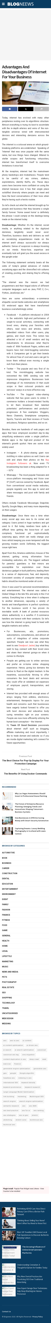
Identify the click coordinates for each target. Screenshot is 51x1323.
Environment (9, 894)
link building (8, 1096)
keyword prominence (12, 1087)
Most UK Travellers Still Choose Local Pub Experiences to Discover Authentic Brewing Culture (33, 1235)
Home (5, 946)
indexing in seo (25, 1078)
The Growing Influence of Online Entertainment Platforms (33, 1249)
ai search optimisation (24, 1050)
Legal (5, 951)
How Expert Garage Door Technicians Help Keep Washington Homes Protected (32, 1291)
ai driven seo (32, 1045)
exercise (7, 1064)
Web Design (7, 1018)
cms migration (28, 1055)
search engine (9, 1101)
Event (5, 899)
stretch (35, 1115)
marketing (22, 1096)
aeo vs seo (14, 1040)
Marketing (7, 961)
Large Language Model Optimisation (18, 1092)
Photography (9, 982)
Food (4, 925)
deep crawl (34, 1059)
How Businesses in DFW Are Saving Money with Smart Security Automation (32, 819)
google (13, 1073)
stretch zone (21, 1120)
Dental (5, 878)
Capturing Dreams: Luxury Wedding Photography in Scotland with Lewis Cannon (30, 831)
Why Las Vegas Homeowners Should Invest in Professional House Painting (31, 794)
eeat (44, 1059)
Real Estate (8, 987)
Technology (8, 1003)
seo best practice (10, 1110)
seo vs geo (23, 1115)
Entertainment (10, 889)
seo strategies (9, 1115)
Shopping (7, 998)
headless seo (9, 1078)
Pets (4, 977)
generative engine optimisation (16, 1069)
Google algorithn (27, 1073)
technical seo (9, 1125)
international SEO (10, 1083)
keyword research (32, 1087)
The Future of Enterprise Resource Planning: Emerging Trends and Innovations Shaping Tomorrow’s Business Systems (29, 808)
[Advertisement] (25, 34)
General (6, 936)
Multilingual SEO (37, 1096)
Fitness (6, 920)
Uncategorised (10, 1013)
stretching (7, 1120)
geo (5, 1073)
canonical (41, 1050)
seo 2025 (32, 1106)
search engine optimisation (31, 1101)
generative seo (40, 1069)
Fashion (6, 910)
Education (7, 884)
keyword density (28, 1083)
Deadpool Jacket (26, 645)
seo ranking (39, 1110)
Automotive (8, 853)
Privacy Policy (37, 1317)
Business (6, 863)
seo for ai (26, 1110)
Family (5, 904)
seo (23, 1106)
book (4, 858)
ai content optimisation (13, 1045)
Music (5, 967)
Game (4, 930)
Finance (6, 915)
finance (17, 1064)
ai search (7, 1050)
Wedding (6, 1024)
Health (5, 941)
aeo (5, 1040)
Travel (5, 1008)
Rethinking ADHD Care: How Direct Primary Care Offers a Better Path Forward (31, 1211)
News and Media (10, 972)
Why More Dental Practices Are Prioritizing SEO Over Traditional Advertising (30, 1279)
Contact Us (6, 1312)
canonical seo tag (11, 1055)
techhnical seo (36, 1120)
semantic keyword (11, 1106)
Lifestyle (7, 956)
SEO (4, 992)
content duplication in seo (14, 1059)
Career (5, 868)
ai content (27, 1040)
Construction (9, 873)
